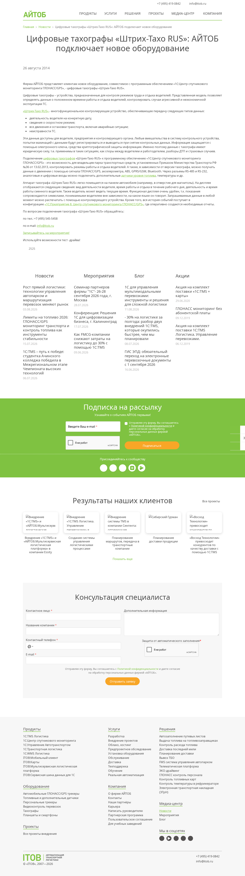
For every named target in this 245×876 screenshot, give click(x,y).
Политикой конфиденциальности (151, 425)
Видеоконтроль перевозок (42, 806)
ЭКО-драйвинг (169, 771)
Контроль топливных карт (177, 779)
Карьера (114, 806)
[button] (213, 3)
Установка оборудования (126, 753)
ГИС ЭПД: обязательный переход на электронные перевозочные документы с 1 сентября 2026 (148, 358)
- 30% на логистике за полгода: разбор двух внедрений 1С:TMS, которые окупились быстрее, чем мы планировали (143, 328)
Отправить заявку (122, 681)
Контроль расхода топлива (178, 745)
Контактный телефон (42, 640)
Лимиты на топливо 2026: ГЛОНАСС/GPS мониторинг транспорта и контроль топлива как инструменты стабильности (46, 328)
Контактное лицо (39, 611)
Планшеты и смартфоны (40, 815)
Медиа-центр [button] (182, 13)
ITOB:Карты (31, 762)
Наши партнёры (119, 802)
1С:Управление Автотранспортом (46, 745)
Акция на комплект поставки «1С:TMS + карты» (193, 291)
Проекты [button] (156, 13)
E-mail (31, 654)
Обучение (115, 771)
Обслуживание (118, 758)
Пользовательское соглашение (130, 819)
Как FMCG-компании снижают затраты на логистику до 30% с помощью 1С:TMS (92, 341)
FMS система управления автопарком (185, 762)
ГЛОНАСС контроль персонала (180, 775)
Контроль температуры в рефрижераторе (189, 784)
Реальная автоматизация (126, 775)
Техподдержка (118, 766)
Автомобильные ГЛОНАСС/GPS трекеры (51, 794)
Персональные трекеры (40, 802)
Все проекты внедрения (40, 834)
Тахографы (30, 811)
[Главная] (46, 857)
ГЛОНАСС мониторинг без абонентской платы (199, 311)
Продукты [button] (87, 13)
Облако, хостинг (119, 745)
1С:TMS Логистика (35, 736)
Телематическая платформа (179, 766)
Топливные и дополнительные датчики (50, 798)
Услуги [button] (110, 13)
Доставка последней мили (177, 749)
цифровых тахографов (59, 158)
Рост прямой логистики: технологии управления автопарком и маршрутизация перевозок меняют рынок (46, 296)
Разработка (116, 736)
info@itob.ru (197, 4)
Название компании (41, 625)
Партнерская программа (125, 815)
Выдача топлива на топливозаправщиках (188, 741)
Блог (162, 819)
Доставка (114, 762)
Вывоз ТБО (167, 758)
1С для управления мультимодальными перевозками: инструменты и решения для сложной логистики (147, 296)
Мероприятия (169, 815)
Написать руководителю (125, 811)
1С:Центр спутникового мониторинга (49, 741)
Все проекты (211, 501)
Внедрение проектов (123, 741)
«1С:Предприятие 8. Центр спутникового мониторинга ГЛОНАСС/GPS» (94, 204)
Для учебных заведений (125, 824)
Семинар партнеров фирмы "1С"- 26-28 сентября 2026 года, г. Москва (93, 293)
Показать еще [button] (123, 559)
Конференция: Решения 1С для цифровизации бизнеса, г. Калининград (95, 317)
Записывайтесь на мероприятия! (46, 233)
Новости (165, 811)
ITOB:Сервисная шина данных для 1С (49, 775)
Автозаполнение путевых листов (182, 736)
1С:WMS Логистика (36, 753)
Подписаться (152, 446)
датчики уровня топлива (138, 176)
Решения (133, 13)
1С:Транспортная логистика (42, 749)
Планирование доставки (176, 753)
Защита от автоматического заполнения (171, 641)
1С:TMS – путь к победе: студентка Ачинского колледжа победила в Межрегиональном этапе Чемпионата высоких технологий (45, 362)
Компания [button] (212, 13)
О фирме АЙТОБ (119, 794)
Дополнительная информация (145, 611)
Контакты (115, 798)
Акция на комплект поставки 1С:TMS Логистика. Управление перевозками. (196, 332)
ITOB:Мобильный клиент (40, 758)
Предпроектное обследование (129, 749)
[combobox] (30, 645)
